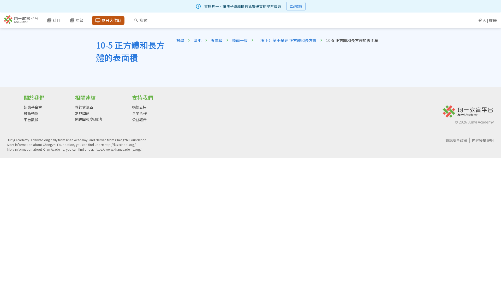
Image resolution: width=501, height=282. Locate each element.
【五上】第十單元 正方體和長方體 (287, 40)
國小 (197, 40)
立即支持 (296, 6)
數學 (180, 40)
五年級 (217, 40)
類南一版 (240, 40)
